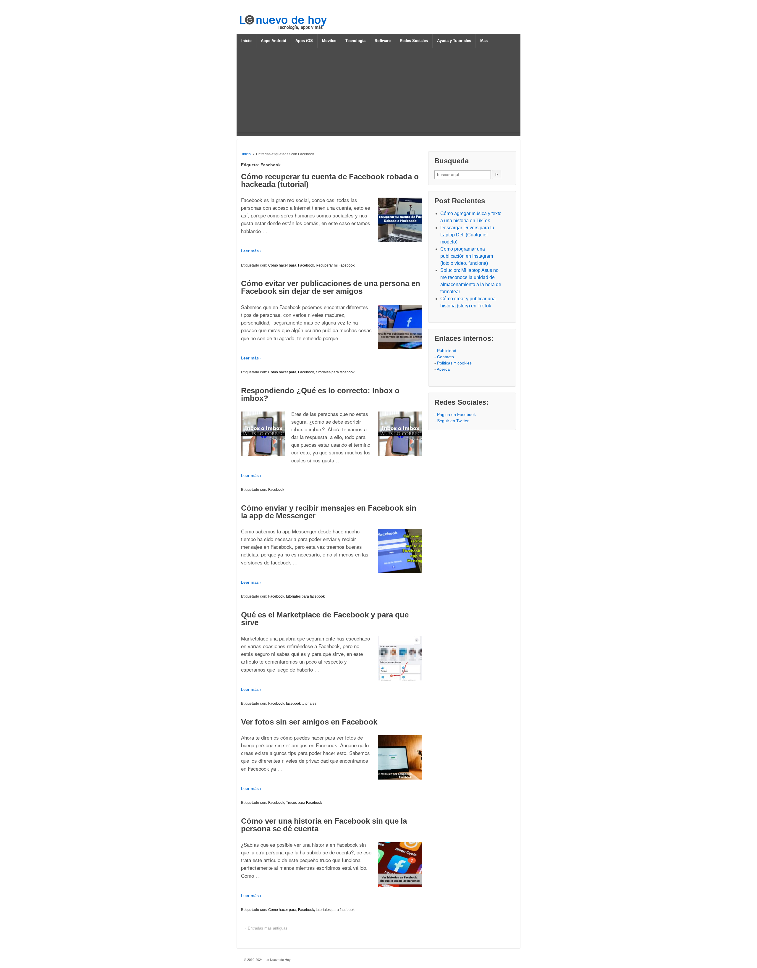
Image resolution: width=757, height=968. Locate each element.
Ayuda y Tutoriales (454, 40)
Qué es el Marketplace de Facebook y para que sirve (325, 618)
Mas (484, 40)
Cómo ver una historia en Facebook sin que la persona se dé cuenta (324, 825)
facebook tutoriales (301, 703)
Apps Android (273, 40)
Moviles (329, 40)
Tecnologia (355, 40)
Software (383, 40)
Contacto (445, 356)
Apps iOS (304, 40)
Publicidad (446, 350)
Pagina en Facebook (456, 414)
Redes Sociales (414, 40)
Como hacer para (282, 265)
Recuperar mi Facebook (335, 265)
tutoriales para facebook (335, 372)
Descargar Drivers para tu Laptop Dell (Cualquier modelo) (467, 234)
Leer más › (251, 251)
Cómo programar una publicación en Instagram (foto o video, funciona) (466, 256)
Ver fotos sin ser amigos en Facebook (309, 721)
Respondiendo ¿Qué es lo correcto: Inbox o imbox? (320, 394)
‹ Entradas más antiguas (266, 928)
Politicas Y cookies (454, 363)
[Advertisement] (378, 91)
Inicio (246, 40)
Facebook (306, 265)
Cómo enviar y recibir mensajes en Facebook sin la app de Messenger (328, 512)
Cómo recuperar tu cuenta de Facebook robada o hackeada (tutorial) (330, 180)
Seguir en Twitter (452, 420)
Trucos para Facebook (304, 803)
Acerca (443, 369)
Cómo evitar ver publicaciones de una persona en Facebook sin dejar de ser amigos (330, 287)
